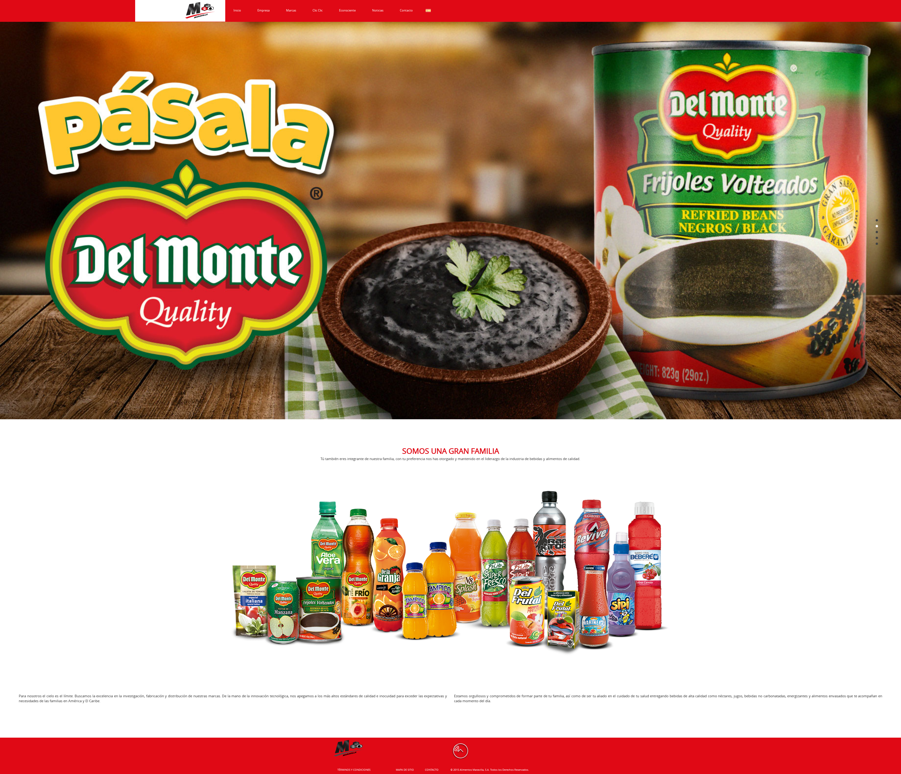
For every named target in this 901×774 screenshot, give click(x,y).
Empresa (263, 10)
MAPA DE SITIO (405, 769)
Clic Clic (318, 10)
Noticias (377, 10)
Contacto (406, 10)
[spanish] (428, 10)
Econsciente (347, 10)
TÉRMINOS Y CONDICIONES (353, 769)
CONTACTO (432, 769)
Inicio (237, 10)
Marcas (291, 10)
